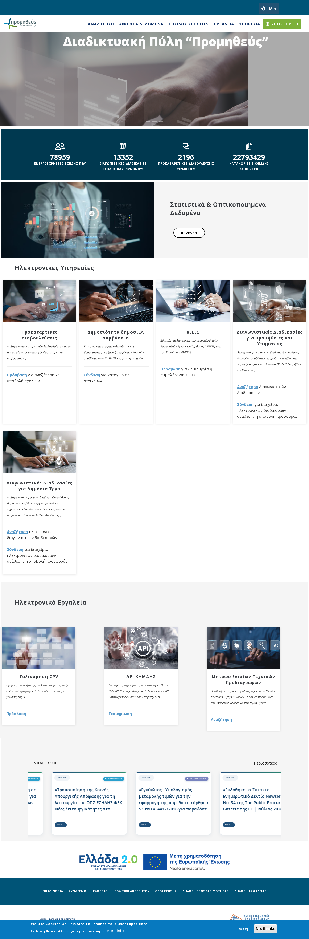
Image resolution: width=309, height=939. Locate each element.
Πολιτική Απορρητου (131, 891)
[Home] (20, 22)
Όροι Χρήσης (166, 891)
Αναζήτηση (17, 531)
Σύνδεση (15, 549)
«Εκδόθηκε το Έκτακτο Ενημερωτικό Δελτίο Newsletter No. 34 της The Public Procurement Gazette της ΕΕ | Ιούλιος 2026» (258, 799)
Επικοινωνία (52, 891)
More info (115, 930)
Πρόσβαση (17, 374)
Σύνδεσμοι (78, 891)
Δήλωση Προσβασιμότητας (205, 891)
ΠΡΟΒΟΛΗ (189, 233)
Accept (245, 928)
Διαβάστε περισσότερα (159, 79)
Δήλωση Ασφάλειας (250, 891)
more (59, 825)
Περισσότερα (265, 763)
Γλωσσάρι (101, 891)
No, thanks (265, 929)
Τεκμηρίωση (120, 713)
